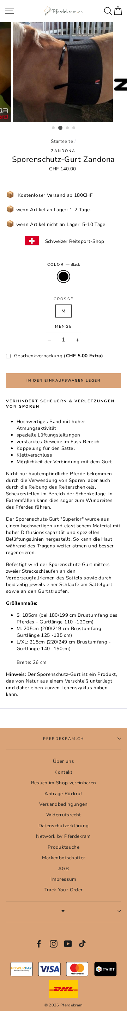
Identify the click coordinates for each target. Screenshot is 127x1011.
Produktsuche (63, 847)
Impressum (63, 879)
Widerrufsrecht (63, 814)
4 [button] (74, 128)
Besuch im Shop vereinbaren (63, 782)
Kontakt (63, 772)
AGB (63, 868)
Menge (63, 326)
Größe (63, 299)
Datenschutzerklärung (63, 825)
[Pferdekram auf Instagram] (54, 944)
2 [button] (60, 128)
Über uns (63, 761)
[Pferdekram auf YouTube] (68, 944)
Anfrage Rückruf (63, 793)
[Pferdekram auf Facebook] (39, 944)
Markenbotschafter (63, 857)
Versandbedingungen (63, 804)
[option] (63, 72)
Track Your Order (63, 889)
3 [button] (67, 128)
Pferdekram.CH (63, 738)
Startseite (62, 141)
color (63, 264)
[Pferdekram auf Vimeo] (83, 944)
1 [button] (53, 128)
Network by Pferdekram (63, 836)
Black (63, 276)
